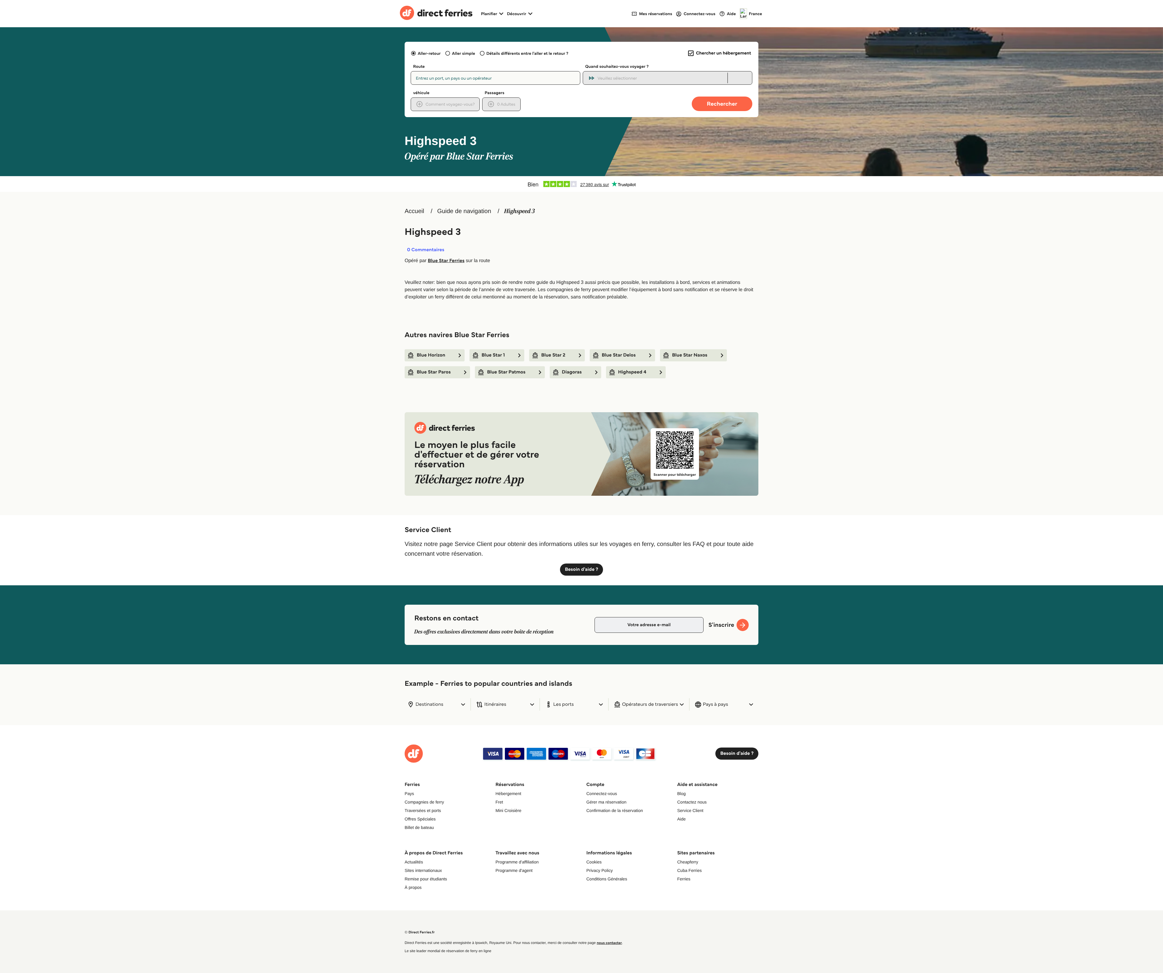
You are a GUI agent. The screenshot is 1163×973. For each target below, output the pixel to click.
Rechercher (722, 103)
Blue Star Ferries (446, 260)
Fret (499, 802)
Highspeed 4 (632, 372)
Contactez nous (692, 802)
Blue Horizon (431, 355)
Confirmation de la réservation (614, 810)
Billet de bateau (419, 827)
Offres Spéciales (420, 819)
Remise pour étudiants (426, 878)
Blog (681, 793)
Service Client (690, 810)
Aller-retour (429, 53)
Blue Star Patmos (506, 372)
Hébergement (508, 793)
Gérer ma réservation (606, 802)
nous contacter (609, 943)
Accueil (414, 211)
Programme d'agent (514, 870)
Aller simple (463, 53)
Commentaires (425, 250)
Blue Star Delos (619, 355)
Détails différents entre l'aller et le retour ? (527, 53)
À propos (413, 887)
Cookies (594, 862)
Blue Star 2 (553, 355)
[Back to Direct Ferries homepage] (436, 13)
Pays (409, 793)
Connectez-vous (601, 793)
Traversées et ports (423, 810)
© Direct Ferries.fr (420, 932)
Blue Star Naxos (689, 355)
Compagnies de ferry (424, 802)
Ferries (684, 878)
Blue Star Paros (434, 372)
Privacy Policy (599, 870)
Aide (681, 819)
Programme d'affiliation (516, 862)
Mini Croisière (508, 810)
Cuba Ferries (689, 870)
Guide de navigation (464, 211)
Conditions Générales (606, 878)
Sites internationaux (423, 870)
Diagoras (572, 372)
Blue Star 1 (493, 355)
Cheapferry (687, 862)
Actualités (414, 862)
